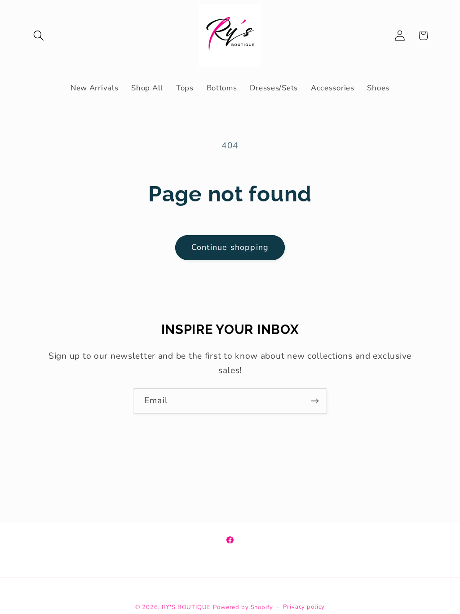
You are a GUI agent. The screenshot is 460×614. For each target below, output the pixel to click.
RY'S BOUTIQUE (186, 607)
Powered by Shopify (243, 607)
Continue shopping (230, 247)
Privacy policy (304, 607)
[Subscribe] (315, 401)
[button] (39, 36)
